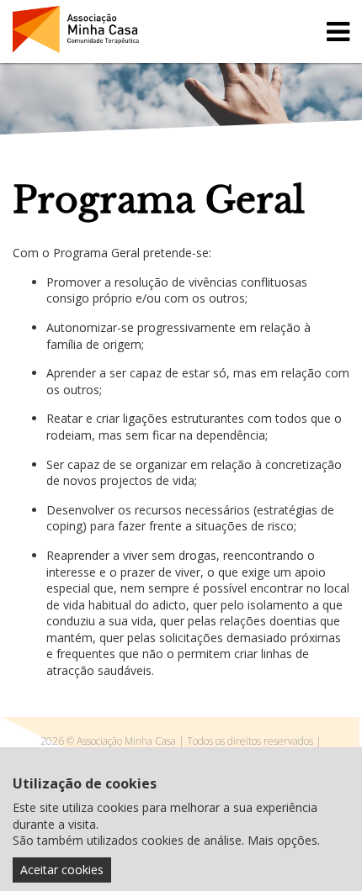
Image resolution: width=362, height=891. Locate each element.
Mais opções (282, 840)
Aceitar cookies (62, 870)
